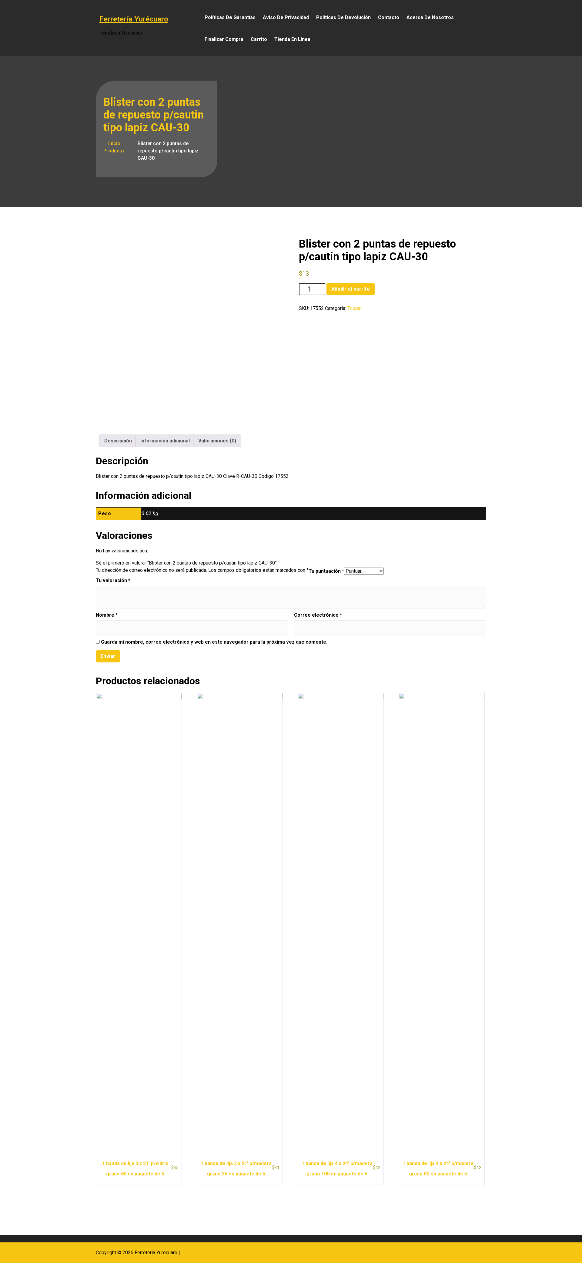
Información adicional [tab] (165, 441)
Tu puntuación (326, 571)
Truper (354, 308)
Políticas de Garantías (230, 17)
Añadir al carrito (350, 289)
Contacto (388, 17)
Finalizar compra (224, 39)
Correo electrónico (318, 615)
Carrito (259, 39)
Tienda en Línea (292, 39)
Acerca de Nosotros (430, 17)
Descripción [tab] (118, 441)
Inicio (113, 143)
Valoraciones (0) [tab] (217, 441)
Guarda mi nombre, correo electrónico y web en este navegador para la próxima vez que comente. (214, 642)
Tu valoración (113, 580)
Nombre (107, 615)
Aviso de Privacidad (286, 17)
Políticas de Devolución (343, 17)
